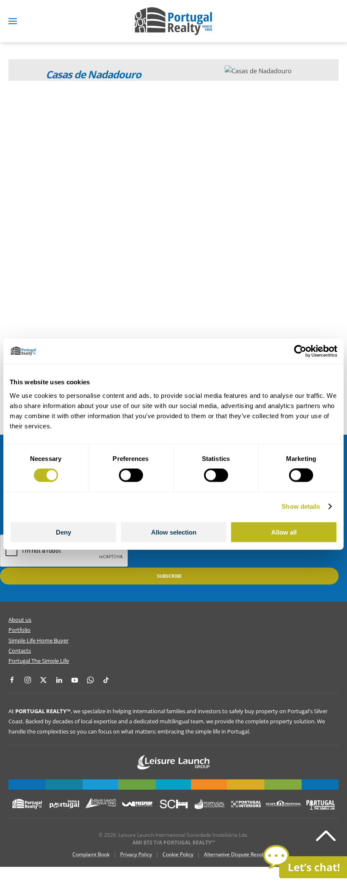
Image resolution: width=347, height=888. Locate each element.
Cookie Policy (177, 854)
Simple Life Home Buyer (38, 640)
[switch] (131, 475)
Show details (300, 506)
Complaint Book (91, 854)
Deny (63, 531)
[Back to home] (173, 21)
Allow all (284, 531)
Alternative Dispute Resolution (239, 854)
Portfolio (19, 630)
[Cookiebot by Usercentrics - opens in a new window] (300, 351)
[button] (12, 21)
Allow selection (173, 531)
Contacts (19, 650)
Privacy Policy (136, 854)
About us (19, 619)
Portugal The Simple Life (38, 661)
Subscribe (169, 576)
